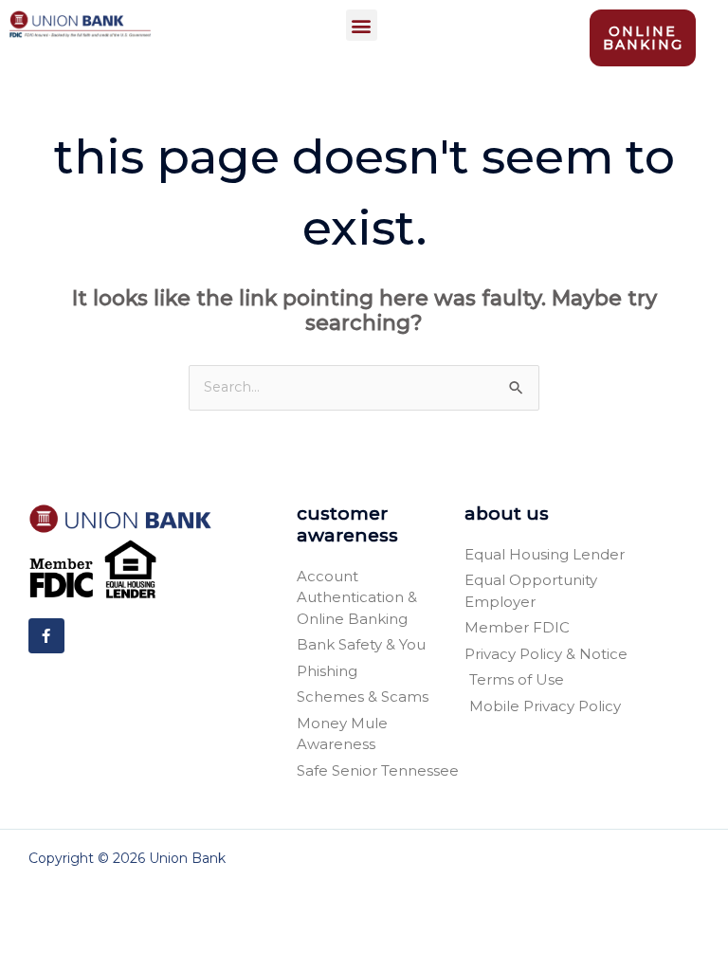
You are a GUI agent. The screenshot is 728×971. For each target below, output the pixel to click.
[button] (361, 25)
